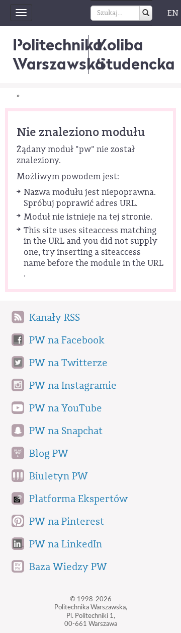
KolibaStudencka (136, 54)
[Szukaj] (145, 13)
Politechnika (59, 54)
